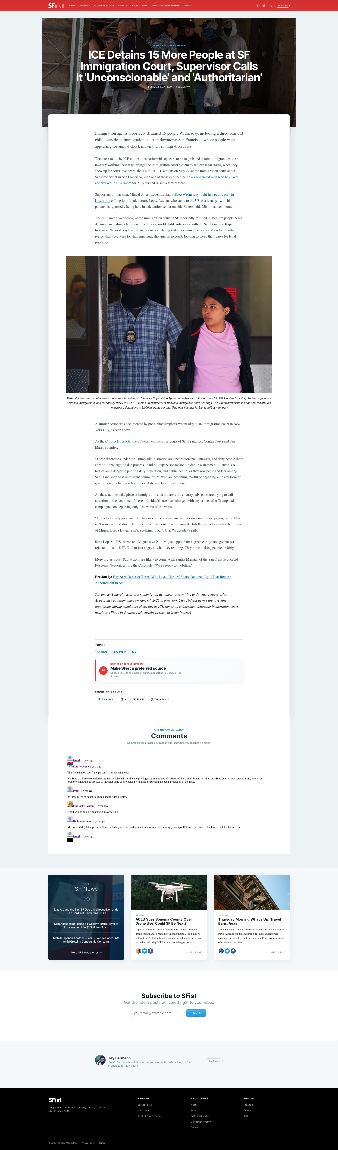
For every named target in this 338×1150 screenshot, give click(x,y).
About (194, 1104)
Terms (102, 1143)
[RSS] (271, 5)
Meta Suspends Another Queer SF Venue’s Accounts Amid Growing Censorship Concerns (86, 939)
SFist (54, 1100)
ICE (134, 651)
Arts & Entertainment (165, 5)
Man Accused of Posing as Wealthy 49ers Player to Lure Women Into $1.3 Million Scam (86, 925)
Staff (193, 1110)
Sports (122, 5)
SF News (157, 45)
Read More (214, 1061)
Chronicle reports (118, 441)
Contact (189, 5)
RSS (245, 1116)
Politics (85, 5)
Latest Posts (145, 1104)
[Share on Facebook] (151, 951)
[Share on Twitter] (145, 951)
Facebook (248, 1104)
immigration (119, 651)
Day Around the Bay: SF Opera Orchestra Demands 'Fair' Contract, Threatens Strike (86, 911)
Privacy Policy (88, 1143)
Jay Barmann (177, 45)
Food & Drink (140, 5)
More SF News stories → (86, 952)
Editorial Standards (201, 1116)
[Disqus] (169, 798)
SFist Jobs (143, 1110)
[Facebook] (258, 6)
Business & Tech (104, 5)
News (72, 5)
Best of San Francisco (150, 1116)
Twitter (247, 1110)
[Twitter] (264, 5)
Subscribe (283, 5)
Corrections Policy (201, 1121)
